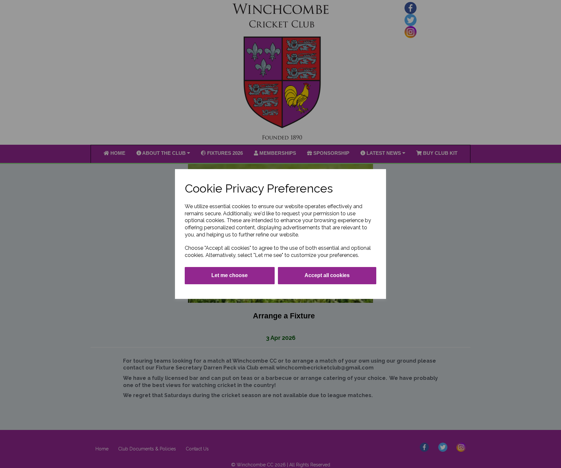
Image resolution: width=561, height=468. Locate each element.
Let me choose (229, 275)
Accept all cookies (327, 275)
